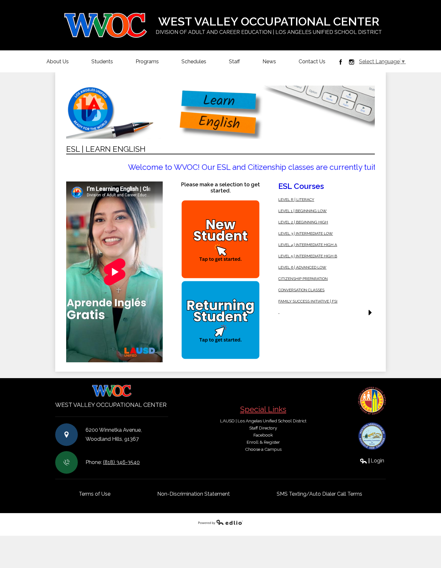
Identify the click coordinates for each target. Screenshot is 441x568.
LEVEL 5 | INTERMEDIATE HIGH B (307, 256)
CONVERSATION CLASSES (301, 290)
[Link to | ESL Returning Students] (220, 320)
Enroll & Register (263, 442)
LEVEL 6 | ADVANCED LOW (302, 267)
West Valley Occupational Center (269, 25)
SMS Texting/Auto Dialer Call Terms (319, 494)
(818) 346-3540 (121, 462)
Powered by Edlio (220, 522)
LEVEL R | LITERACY (296, 199)
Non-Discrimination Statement (193, 494)
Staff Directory (263, 427)
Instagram (351, 62)
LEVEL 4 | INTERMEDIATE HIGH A (307, 245)
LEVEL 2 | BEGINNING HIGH (303, 222)
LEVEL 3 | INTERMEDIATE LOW (305, 233)
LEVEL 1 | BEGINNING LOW (302, 211)
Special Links (263, 409)
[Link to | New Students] (220, 239)
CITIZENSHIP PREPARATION (303, 278)
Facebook (340, 62)
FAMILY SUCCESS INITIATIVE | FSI (307, 301)
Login (372, 461)
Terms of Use (94, 494)
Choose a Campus (263, 449)
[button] (326, 314)
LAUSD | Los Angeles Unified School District (263, 420)
